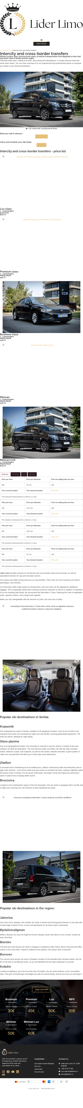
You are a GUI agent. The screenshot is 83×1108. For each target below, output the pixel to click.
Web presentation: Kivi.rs (48, 1105)
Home (2, 50)
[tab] (5, 474)
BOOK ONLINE (41, 44)
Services (9, 50)
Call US (55, 490)
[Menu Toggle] (41, 40)
